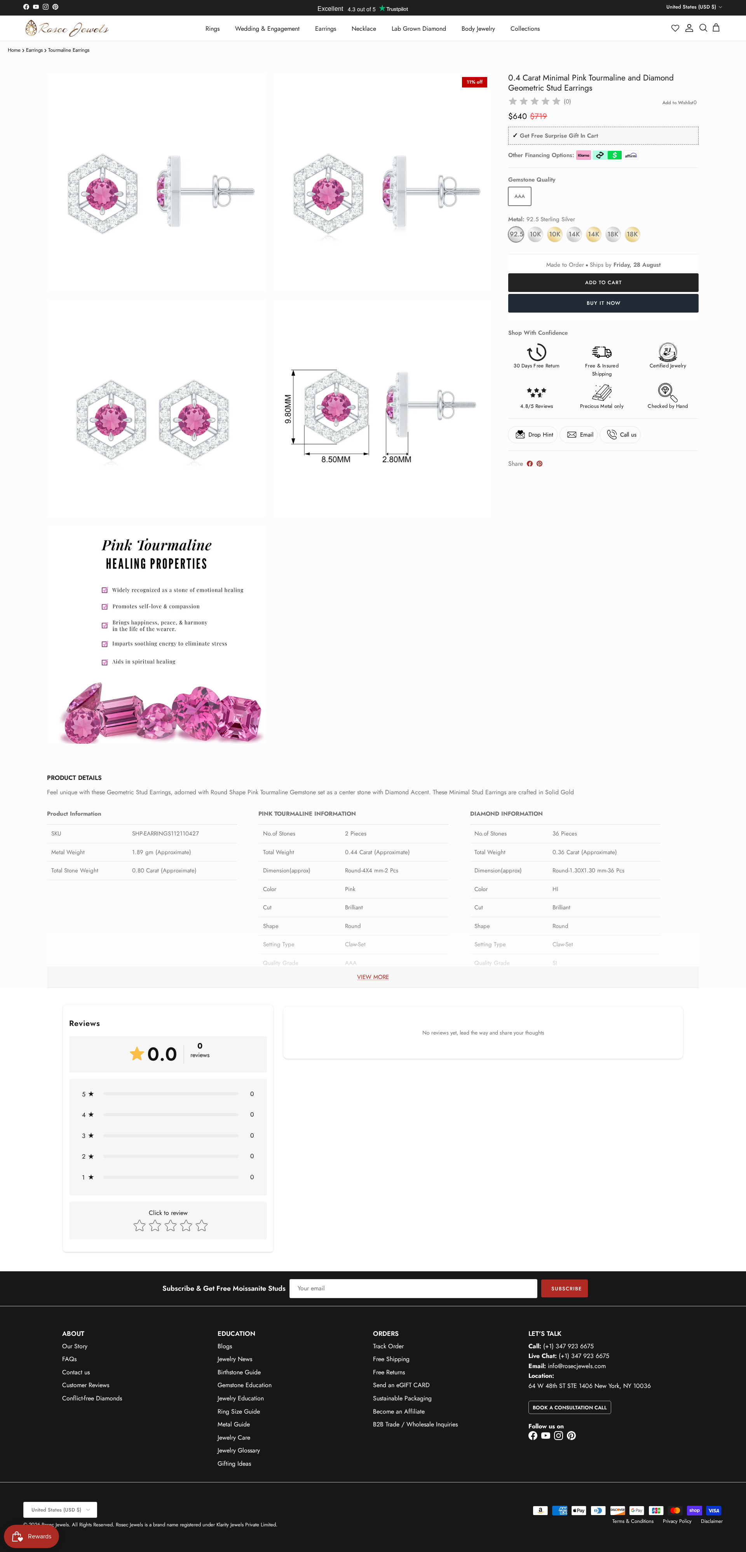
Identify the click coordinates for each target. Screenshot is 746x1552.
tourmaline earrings (68, 50)
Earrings (325, 28)
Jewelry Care (234, 1437)
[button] (675, 28)
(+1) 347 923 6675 (568, 1346)
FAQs (69, 1359)
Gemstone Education (245, 1385)
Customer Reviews (85, 1385)
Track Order (388, 1346)
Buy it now (604, 303)
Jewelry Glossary (239, 1450)
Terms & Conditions (633, 1521)
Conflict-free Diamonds (92, 1398)
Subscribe (566, 1288)
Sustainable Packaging (402, 1398)
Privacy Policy (677, 1521)
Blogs (225, 1346)
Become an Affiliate (399, 1411)
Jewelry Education (241, 1398)
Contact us (76, 1372)
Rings (213, 28)
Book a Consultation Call (570, 1407)
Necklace (364, 28)
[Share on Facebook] (530, 464)
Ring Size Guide (239, 1411)
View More (373, 977)
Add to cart (603, 282)
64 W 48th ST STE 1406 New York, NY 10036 (589, 1385)
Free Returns (389, 1372)
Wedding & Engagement (267, 28)
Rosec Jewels (55, 1524)
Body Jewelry (478, 28)
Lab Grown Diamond (419, 28)
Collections (525, 28)
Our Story (74, 1346)
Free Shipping (391, 1359)
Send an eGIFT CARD (401, 1385)
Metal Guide (234, 1424)
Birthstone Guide (239, 1372)
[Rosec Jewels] (67, 28)
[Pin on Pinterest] (539, 464)
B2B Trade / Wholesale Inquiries (415, 1424)
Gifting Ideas (234, 1463)
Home (14, 50)
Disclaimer (712, 1521)
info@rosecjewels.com (577, 1365)
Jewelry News (235, 1359)
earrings (34, 50)
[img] (534, 101)
